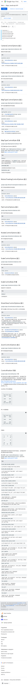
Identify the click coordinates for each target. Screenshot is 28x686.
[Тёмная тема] (26, 392)
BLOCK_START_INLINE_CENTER (8, 481)
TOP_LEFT (4, 587)
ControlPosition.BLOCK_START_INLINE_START (13, 124)
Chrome (2, 668)
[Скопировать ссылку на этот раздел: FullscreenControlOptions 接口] (24, 73)
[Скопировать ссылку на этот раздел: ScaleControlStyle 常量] (19, 282)
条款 (2, 679)
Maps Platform (16, 1)
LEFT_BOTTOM (5, 545)
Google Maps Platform (12, 22)
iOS (1, 641)
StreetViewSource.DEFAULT (12, 331)
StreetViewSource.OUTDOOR (8, 337)
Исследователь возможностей (7, 631)
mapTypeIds (4, 112)
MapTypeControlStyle (10, 131)
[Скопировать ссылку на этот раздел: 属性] (4, 55)
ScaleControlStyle (9, 273)
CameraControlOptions (9, 46)
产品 (5, 22)
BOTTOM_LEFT (5, 500)
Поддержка (3, 655)
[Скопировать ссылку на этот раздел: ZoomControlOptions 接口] (21, 345)
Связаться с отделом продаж (16, 8)
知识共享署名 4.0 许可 (21, 602)
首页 (2, 22)
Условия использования (6, 657)
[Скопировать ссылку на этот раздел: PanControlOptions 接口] (20, 207)
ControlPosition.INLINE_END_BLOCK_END (15, 197)
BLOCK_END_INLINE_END (7, 469)
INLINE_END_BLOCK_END (7, 518)
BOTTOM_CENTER (5, 494)
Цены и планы (4, 651)
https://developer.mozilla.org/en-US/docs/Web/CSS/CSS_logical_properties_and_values (14, 383)
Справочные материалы (20, 23)
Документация (21, 22)
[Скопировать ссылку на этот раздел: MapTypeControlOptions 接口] (24, 100)
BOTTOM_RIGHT (5, 506)
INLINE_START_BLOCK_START (8, 541)
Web (2, 5)
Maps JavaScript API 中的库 (10, 152)
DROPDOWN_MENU (5, 165)
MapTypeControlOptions (10, 100)
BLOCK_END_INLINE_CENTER (8, 464)
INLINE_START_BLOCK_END (8, 535)
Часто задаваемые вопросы (7, 629)
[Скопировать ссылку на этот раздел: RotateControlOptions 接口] (22, 233)
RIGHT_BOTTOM (5, 563)
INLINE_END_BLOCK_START (8, 524)
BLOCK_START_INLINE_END (8, 485)
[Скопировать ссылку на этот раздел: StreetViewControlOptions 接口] (25, 303)
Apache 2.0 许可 (16, 604)
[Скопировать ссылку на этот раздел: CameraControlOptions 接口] (23, 46)
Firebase (3, 670)
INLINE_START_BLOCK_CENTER (8, 529)
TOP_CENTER (4, 581)
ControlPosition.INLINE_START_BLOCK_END (12, 63)
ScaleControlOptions (8, 258)
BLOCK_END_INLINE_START (8, 475)
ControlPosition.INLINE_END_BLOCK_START (12, 90)
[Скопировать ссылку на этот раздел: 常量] (4, 155)
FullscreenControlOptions (10, 73)
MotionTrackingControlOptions (12, 179)
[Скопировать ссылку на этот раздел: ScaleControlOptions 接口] (21, 258)
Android (2, 639)
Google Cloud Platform (5, 672)
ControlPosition (9, 60)
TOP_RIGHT (4, 593)
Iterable (7, 329)
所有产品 (3, 674)
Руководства (4, 633)
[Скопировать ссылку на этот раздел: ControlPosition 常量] (17, 370)
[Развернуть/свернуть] (8, 30)
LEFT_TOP (4, 557)
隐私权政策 (6, 679)
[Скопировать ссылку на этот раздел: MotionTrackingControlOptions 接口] (2, 181)
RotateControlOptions (9, 233)
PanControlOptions (8, 207)
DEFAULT (3, 158)
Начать (4, 8)
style (3, 129)
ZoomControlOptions (8, 345)
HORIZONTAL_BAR (5, 170)
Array (6, 114)
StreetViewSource (14, 329)
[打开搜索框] (22, 1)
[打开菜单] (2, 1)
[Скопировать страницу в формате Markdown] (13, 26)
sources (3, 327)
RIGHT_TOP (4, 575)
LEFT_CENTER (5, 551)
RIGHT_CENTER (5, 569)
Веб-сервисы (4, 645)
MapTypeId (10, 114)
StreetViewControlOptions (10, 303)
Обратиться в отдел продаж (7, 653)
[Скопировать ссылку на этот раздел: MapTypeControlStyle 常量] (21, 140)
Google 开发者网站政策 (9, 605)
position (4, 58)
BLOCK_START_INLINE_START (8, 490)
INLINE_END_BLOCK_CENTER (8, 512)
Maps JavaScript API (12, 5)
